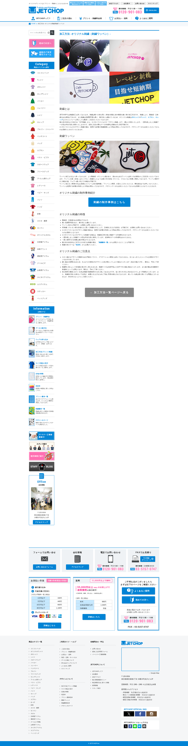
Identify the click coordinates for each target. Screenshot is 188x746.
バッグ (33, 696)
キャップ (33, 693)
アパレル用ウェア (36, 679)
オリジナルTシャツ (37, 651)
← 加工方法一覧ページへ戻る (109, 292)
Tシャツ (143, 117)
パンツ (33, 691)
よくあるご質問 (66, 666)
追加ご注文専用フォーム (100, 651)
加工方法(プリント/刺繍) (69, 686)
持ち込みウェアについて (69, 663)
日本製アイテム (36, 716)
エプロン (151, 117)
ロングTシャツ (35, 677)
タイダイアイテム (36, 727)
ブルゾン (33, 671)
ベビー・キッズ (36, 688)
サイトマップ (65, 668)
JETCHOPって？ (97, 671)
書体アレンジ (65, 700)
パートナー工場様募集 (99, 654)
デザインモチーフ (67, 706)
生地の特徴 (64, 691)
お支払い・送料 (66, 654)
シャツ (33, 657)
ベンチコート (35, 668)
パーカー (33, 662)
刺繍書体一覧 (103, 242)
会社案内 (95, 674)
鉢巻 (32, 705)
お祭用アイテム (36, 724)
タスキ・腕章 (35, 708)
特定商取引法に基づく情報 (100, 682)
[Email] (144, 728)
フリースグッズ (36, 674)
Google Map (155, 673)
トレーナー (34, 665)
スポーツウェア (36, 660)
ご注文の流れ (65, 649)
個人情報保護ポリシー (99, 680)
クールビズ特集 (36, 722)
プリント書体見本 (67, 697)
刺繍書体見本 (65, 703)
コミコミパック (36, 648)
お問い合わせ (96, 648)
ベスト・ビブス (36, 682)
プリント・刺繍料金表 (68, 651)
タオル (33, 713)
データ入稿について (67, 660)
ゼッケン (33, 710)
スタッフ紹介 (96, 688)
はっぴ (33, 702)
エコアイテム (35, 730)
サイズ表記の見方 (67, 689)
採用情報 (95, 685)
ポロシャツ (135, 117)
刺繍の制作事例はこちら (109, 202)
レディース (34, 685)
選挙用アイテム (36, 719)
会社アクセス (96, 677)
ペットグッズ (35, 733)
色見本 (78, 245)
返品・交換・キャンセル (69, 657)
